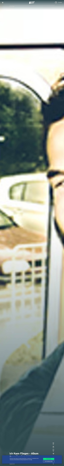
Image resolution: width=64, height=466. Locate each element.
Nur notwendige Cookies (49, 461)
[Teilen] (53, 454)
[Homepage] (32, 2)
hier (31, 459)
